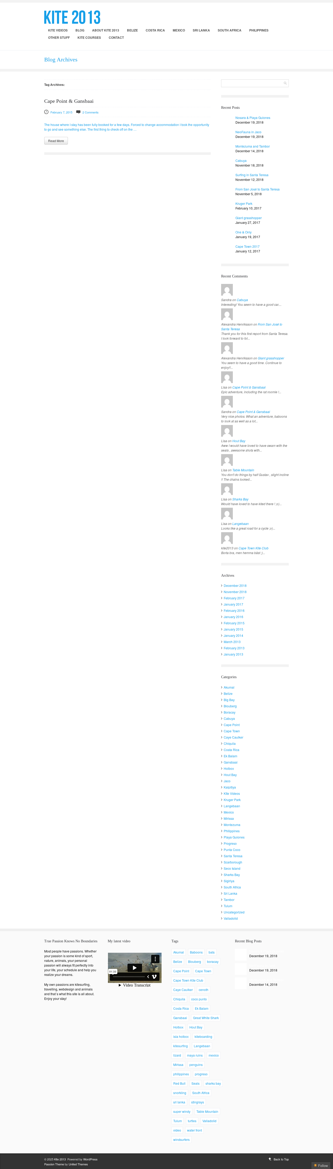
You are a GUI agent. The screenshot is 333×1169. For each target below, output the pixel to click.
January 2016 (233, 616)
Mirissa (229, 818)
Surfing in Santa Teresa (251, 175)
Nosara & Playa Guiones (252, 117)
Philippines (258, 30)
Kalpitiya (230, 787)
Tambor (229, 899)
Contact (116, 37)
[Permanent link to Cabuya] (227, 164)
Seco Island (232, 868)
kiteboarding (203, 1036)
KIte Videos (232, 793)
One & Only (243, 232)
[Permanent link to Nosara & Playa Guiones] (227, 121)
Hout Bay (238, 441)
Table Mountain (243, 470)
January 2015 (233, 629)
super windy (181, 1111)
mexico (214, 1055)
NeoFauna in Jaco (248, 132)
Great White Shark (206, 1017)
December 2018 (235, 585)
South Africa (229, 30)
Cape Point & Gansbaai (69, 101)
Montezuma (232, 824)
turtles (192, 1121)
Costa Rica (155, 30)
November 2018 (235, 591)
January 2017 (233, 604)
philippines (181, 1074)
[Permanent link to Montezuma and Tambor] (227, 150)
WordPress (90, 1159)
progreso (201, 1074)
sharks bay (213, 1083)
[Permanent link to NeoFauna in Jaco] (227, 135)
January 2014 (233, 635)
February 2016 (234, 610)
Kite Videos (58, 30)
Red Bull (179, 1083)
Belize (132, 30)
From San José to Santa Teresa (257, 189)
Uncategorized (234, 912)
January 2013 (233, 654)
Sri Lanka (201, 30)
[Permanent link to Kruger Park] (227, 207)
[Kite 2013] (72, 17)
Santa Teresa (233, 856)
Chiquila (230, 743)
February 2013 (234, 648)
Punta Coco (232, 849)
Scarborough (233, 862)
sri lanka (179, 1102)
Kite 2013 (60, 1159)
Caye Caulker (233, 737)
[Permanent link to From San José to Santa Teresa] (227, 193)
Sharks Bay (240, 499)
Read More (56, 140)
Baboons (196, 952)
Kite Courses (89, 37)
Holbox (229, 768)
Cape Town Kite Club (253, 548)
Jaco (227, 781)
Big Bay (229, 699)
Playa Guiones (234, 837)
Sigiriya (229, 881)
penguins (196, 1064)
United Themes (78, 1164)
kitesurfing (180, 1046)
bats (212, 952)
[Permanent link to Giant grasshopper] (227, 221)
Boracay (229, 712)
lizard (177, 1055)
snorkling (179, 1092)
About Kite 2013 (105, 30)
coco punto (199, 999)
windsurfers (181, 1139)
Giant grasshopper (248, 217)
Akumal (229, 687)
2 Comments (90, 112)
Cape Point (232, 724)
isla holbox (181, 1036)
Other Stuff (59, 37)
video (177, 1130)
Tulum (228, 906)
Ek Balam (230, 756)
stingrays (197, 1102)
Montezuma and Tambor (252, 146)
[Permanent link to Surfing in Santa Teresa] (227, 178)
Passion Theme (54, 1164)
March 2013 (232, 641)
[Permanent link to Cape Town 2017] (227, 250)
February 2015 (234, 623)
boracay (213, 961)
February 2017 (234, 598)
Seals (195, 1083)
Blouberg (230, 706)
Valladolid (231, 918)
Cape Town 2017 (247, 246)
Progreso (230, 843)
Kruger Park (243, 203)
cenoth (203, 989)
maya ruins (195, 1055)
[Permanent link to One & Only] (227, 236)
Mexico (179, 30)
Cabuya (241, 160)
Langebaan (240, 523)
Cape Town (232, 731)
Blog (79, 30)
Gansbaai (231, 762)
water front (194, 1130)
